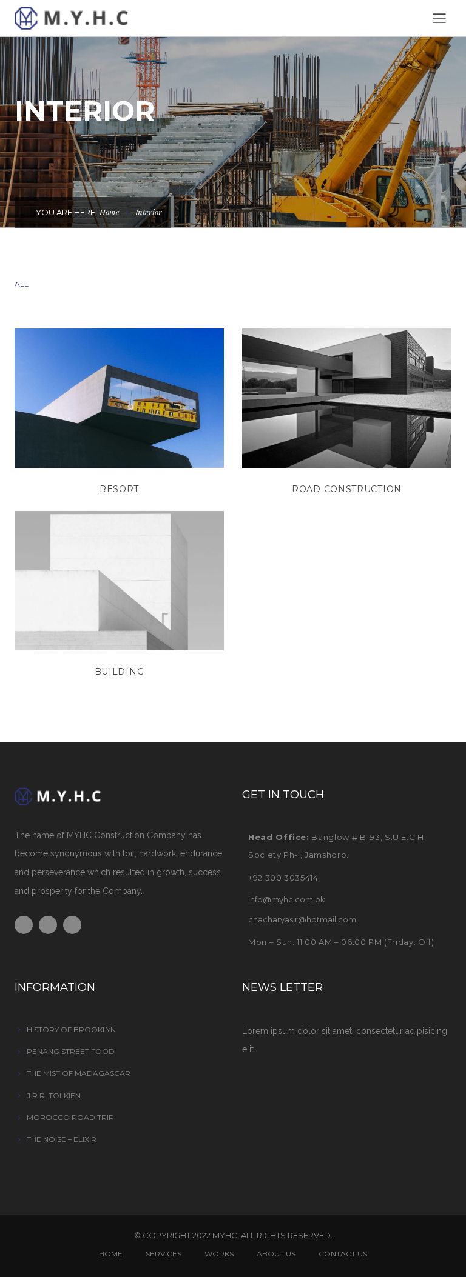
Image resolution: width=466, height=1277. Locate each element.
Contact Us (343, 1253)
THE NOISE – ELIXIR (61, 1139)
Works (219, 1253)
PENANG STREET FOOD (71, 1051)
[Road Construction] (346, 397)
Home (110, 212)
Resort (119, 489)
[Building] (119, 580)
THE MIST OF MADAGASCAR (78, 1073)
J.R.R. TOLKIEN (54, 1095)
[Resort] (119, 397)
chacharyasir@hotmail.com (302, 919)
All (22, 283)
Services (163, 1253)
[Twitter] (48, 925)
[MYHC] (90, 17)
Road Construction (347, 489)
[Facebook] (24, 925)
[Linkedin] (72, 925)
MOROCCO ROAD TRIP (70, 1117)
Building (119, 671)
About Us (276, 1253)
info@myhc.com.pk (286, 899)
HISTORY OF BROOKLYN (71, 1029)
